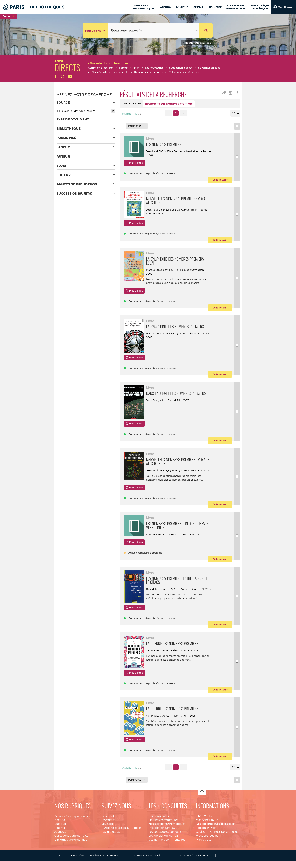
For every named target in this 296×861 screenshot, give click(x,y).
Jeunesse (60, 831)
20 (233, 113)
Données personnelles (223, 831)
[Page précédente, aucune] (168, 113)
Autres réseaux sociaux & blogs (121, 827)
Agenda (59, 820)
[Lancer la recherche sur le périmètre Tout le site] (206, 30)
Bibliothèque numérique (70, 839)
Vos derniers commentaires (167, 839)
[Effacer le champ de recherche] (197, 30)
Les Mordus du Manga (163, 835)
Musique (60, 823)
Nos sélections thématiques (167, 823)
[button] (283, 7)
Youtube (107, 823)
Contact (209, 816)
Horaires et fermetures (163, 820)
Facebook (108, 816)
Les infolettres (111, 831)
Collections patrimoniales (71, 835)
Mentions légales (207, 835)
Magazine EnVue (207, 820)
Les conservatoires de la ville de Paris (149, 855)
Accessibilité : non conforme (195, 855)
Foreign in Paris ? (207, 827)
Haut (202, 791)
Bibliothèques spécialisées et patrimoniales (96, 855)
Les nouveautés (159, 816)
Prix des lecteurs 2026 (163, 827)
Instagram (108, 820)
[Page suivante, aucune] (183, 113)
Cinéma (59, 827)
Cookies (201, 831)
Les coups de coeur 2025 (165, 831)
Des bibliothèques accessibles (215, 823)
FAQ (198, 816)
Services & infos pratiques (71, 816)
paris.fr (59, 855)
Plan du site (203, 839)
